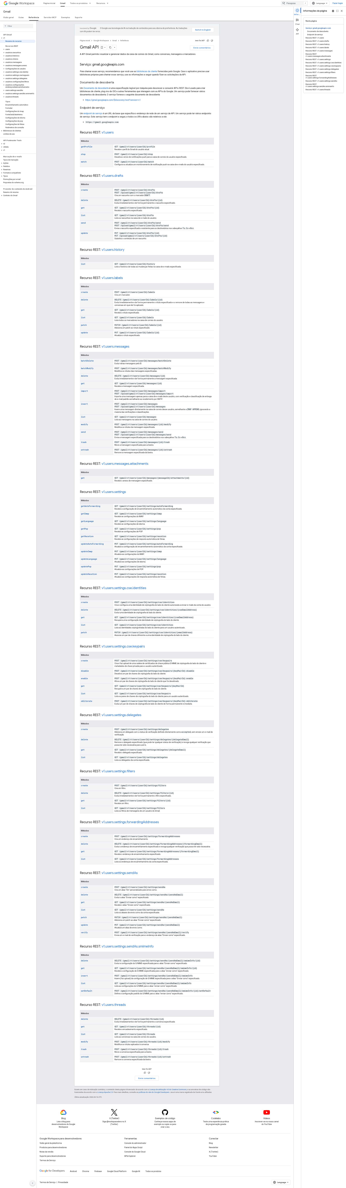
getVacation (87, 536)
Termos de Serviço (48, 1160)
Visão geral (8, 17)
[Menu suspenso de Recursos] (108, 3)
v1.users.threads (114, 1005)
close (341, 11)
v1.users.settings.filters (118, 771)
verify (84, 932)
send (83, 223)
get (82, 207)
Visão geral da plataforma (51, 1143)
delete (84, 200)
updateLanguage (89, 559)
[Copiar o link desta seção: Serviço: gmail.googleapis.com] (127, 64)
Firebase (98, 1171)
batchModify (87, 368)
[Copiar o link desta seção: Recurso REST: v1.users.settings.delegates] (144, 715)
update (84, 233)
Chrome (85, 1171)
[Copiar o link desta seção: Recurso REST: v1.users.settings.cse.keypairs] (147, 646)
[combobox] (294, 3)
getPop (84, 528)
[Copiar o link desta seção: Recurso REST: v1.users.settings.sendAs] (140, 873)
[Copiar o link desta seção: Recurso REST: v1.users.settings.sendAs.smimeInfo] (156, 946)
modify (84, 424)
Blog (211, 1143)
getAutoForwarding (90, 506)
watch (84, 161)
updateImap (86, 551)
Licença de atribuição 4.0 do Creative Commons (168, 1089)
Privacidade (63, 1182)
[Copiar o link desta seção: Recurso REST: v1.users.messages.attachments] (151, 464)
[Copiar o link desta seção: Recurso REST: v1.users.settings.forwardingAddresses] (161, 822)
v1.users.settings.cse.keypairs (123, 646)
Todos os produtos (79, 3)
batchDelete (87, 360)
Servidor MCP (50, 17)
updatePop (86, 566)
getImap (85, 513)
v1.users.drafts (112, 176)
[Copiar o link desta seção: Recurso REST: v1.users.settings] (128, 492)
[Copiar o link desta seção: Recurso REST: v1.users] (116, 132)
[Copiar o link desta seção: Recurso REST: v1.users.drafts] (126, 176)
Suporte (78, 17)
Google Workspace (101, 41)
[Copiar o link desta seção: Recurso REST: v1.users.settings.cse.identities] (149, 588)
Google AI (136, 1171)
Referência (34, 17)
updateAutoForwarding (92, 544)
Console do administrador (135, 1143)
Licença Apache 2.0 (105, 1092)
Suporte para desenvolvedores (53, 1156)
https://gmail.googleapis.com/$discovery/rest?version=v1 (113, 100)
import (84, 391)
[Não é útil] (212, 41)
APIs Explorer (130, 1156)
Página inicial (49, 3)
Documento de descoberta (96, 88)
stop (83, 154)
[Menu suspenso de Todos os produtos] (91, 3)
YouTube (213, 1156)
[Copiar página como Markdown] (110, 47)
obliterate (86, 701)
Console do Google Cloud (134, 1152)
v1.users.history (113, 250)
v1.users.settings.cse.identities (124, 588)
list (83, 215)
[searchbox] (18, 26)
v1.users (108, 132)
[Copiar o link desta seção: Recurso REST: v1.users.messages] (132, 346)
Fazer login (338, 3)
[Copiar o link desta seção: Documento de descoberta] (116, 82)
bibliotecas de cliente (147, 71)
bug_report (333, 11)
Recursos (101, 3)
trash (83, 442)
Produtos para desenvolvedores (53, 1147)
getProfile (86, 146)
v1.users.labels (112, 278)
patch (84, 325)
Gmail (62, 3)
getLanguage (87, 521)
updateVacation (89, 574)
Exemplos (65, 17)
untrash (85, 449)
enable (84, 678)
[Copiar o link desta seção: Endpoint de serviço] (107, 108)
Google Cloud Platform (117, 1171)
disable (85, 671)
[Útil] (208, 41)
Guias (21, 17)
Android (73, 1171)
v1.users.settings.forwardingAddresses (130, 822)
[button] (17, 38)
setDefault (86, 991)
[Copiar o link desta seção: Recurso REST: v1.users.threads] (128, 1005)
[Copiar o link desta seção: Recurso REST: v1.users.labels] (125, 278)
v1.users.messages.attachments (125, 464)
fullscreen (337, 11)
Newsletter (213, 1147)
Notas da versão (46, 1152)
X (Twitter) (213, 1152)
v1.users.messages (115, 346)
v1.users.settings (114, 492)
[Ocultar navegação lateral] (32, 1183)
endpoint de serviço (93, 113)
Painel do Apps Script (133, 1147)
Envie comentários (202, 48)
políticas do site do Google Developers (154, 1092)
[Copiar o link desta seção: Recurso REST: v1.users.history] (127, 250)
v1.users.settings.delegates (121, 715)
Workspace (26, 3)
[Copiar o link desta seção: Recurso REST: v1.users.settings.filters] (137, 771)
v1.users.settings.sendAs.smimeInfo (128, 946)
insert (84, 404)
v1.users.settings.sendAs (120, 873)
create (84, 190)
